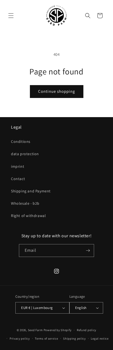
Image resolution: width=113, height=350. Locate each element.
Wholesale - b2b (25, 203)
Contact (18, 178)
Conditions (20, 141)
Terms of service (46, 338)
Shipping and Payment (31, 191)
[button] (11, 16)
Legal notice (99, 338)
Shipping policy (74, 338)
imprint (17, 166)
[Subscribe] (88, 250)
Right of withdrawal (28, 215)
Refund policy (86, 330)
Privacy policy (20, 338)
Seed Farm (35, 330)
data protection (25, 153)
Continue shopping (56, 91)
